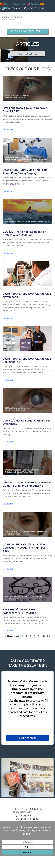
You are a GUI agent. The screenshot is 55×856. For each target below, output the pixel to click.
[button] (29, 24)
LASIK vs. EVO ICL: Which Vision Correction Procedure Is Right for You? (24, 547)
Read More (8, 129)
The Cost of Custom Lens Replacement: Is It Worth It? (20, 611)
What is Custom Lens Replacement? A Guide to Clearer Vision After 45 (27, 484)
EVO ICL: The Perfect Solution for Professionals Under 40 (24, 233)
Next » (46, 636)
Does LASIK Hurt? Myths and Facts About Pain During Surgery (25, 171)
